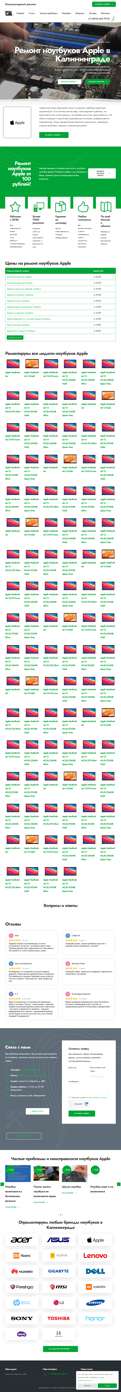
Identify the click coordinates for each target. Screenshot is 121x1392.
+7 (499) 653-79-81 (30, 1069)
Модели (101, 42)
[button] (59, 1215)
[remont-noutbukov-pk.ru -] (10, 13)
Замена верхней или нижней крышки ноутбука (28, 318)
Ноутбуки (66, 13)
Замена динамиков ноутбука (20, 312)
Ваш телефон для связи (97, 1069)
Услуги (32, 13)
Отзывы (92, 13)
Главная (20, 13)
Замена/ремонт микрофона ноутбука (24, 306)
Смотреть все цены (15, 337)
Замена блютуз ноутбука (18, 300)
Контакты (105, 13)
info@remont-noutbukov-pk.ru (32, 1075)
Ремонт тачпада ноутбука (18, 324)
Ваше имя (72, 1067)
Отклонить (87, 1386)
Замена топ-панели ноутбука (20, 294)
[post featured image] (18, 1173)
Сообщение (74, 1081)
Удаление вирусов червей (19, 276)
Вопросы (80, 13)
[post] (22, 1240)
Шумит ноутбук (14, 1187)
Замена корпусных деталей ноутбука (24, 288)
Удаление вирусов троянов (19, 282)
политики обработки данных (96, 1097)
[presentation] (2, 1184)
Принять (107, 1386)
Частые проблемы (48, 13)
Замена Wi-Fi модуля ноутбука (21, 330)
